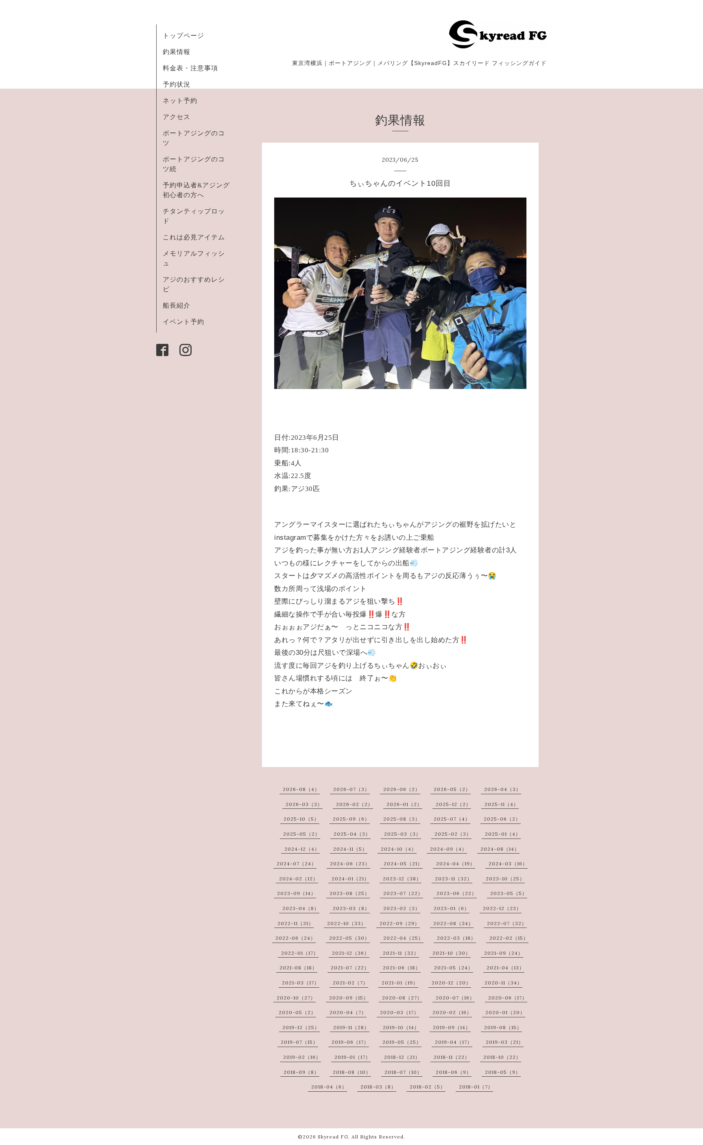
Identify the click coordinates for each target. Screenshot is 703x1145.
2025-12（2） (453, 804)
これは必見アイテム (194, 237)
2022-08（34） (453, 923)
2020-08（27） (402, 998)
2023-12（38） (402, 879)
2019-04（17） (453, 1042)
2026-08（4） (301, 789)
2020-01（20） (505, 1012)
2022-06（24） (295, 938)
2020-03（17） (399, 1012)
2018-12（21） (402, 1057)
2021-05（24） (453, 968)
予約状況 (176, 84)
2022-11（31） (295, 923)
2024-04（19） (455, 863)
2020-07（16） (455, 998)
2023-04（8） (300, 908)
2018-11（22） (452, 1057)
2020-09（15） (349, 998)
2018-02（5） (427, 1087)
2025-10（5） (301, 819)
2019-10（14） (401, 1027)
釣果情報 (176, 52)
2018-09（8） (301, 1072)
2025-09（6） (351, 819)
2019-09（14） (452, 1027)
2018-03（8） (378, 1087)
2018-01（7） (476, 1087)
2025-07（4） (452, 819)
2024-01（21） (350, 879)
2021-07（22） (350, 968)
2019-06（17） (350, 1042)
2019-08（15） (503, 1027)
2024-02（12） (298, 879)
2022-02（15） (508, 938)
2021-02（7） (350, 983)
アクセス (176, 117)
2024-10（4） (399, 849)
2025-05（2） (301, 834)
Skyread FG (333, 1137)
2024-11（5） (350, 849)
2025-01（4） (503, 834)
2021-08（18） (298, 968)
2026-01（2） (404, 804)
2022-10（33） (346, 923)
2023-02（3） (401, 908)
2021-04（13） (505, 968)
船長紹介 (176, 305)
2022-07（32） (507, 923)
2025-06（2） (502, 819)
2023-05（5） (508, 893)
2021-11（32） (401, 953)
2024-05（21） (403, 863)
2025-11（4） (502, 804)
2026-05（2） (452, 789)
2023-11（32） (453, 879)
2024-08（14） (500, 849)
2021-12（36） (350, 953)
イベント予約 (183, 321)
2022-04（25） (403, 938)
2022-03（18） (456, 938)
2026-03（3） (304, 804)
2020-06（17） (507, 998)
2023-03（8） (351, 908)
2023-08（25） (350, 893)
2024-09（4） (448, 849)
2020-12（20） (451, 983)
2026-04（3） (502, 789)
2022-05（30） (349, 938)
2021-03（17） (300, 983)
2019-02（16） (302, 1057)
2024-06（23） (350, 863)
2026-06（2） (401, 789)
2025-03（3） (402, 834)
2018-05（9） (503, 1072)
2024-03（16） (508, 863)
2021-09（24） (503, 953)
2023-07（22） (403, 893)
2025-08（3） (401, 819)
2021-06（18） (402, 968)
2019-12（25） (301, 1027)
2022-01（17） (300, 953)
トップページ (183, 35)
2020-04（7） (348, 1012)
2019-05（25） (401, 1042)
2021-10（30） (451, 953)
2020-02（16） (452, 1012)
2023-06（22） (457, 893)
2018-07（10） (403, 1072)
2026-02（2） (354, 804)
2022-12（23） (502, 908)
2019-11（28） (351, 1027)
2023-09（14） (296, 893)
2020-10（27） (296, 998)
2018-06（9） (454, 1072)
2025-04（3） (352, 834)
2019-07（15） (299, 1042)
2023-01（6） (451, 908)
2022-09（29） (400, 923)
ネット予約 (180, 100)
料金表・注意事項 (190, 68)
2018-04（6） (329, 1087)
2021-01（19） (400, 983)
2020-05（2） (297, 1012)
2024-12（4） (302, 849)
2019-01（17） (352, 1057)
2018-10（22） (502, 1057)
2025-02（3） (453, 834)
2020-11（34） (503, 983)
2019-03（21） (505, 1042)
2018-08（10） (352, 1072)
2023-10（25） (505, 879)
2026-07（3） (351, 789)
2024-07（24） (297, 863)
